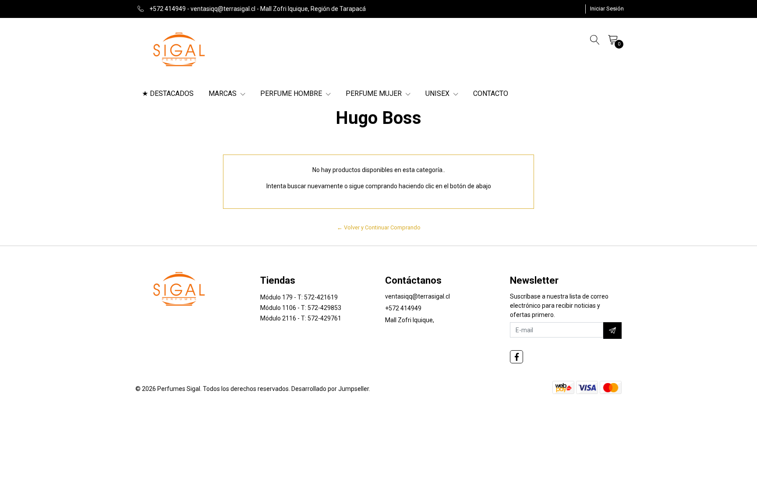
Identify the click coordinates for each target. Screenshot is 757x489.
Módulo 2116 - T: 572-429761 (300, 318)
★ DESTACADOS (168, 93)
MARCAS (223, 93)
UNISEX (438, 93)
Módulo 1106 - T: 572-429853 (300, 307)
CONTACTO (490, 93)
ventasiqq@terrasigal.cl (417, 296)
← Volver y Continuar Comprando (379, 227)
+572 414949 (403, 308)
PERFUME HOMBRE (292, 93)
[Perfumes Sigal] (179, 49)
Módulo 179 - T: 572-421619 (299, 297)
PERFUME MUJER (374, 93)
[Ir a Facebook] (516, 357)
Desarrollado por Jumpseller (330, 388)
